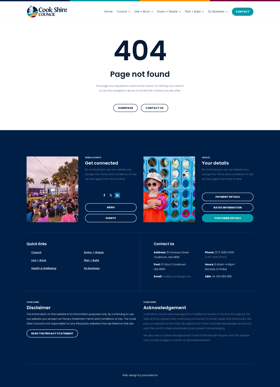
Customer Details (227, 218)
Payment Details (228, 197)
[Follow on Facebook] (104, 195)
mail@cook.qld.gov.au (177, 276)
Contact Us (154, 108)
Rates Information (228, 207)
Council (122, 11)
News (111, 207)
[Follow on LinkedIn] (117, 195)
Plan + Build (192, 11)
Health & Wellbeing (43, 268)
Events (111, 218)
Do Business (216, 11)
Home (108, 11)
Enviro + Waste (167, 11)
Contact (243, 11)
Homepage (125, 108)
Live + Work (142, 11)
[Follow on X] (110, 195)
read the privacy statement (52, 333)
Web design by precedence (140, 375)
